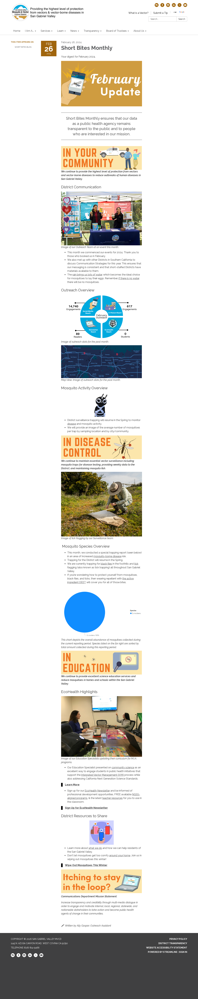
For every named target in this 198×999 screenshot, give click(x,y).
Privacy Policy (178, 939)
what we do (95, 848)
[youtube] (185, 6)
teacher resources (112, 798)
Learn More (72, 784)
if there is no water (128, 278)
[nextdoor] (157, 6)
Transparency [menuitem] (91, 30)
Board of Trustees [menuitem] (116, 30)
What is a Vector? (138, 12)
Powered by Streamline (162, 952)
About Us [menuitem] (138, 30)
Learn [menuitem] (60, 30)
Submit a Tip (160, 12)
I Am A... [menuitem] (29, 30)
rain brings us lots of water (87, 274)
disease (71, 423)
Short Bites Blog (23, 47)
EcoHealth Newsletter (97, 790)
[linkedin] (174, 6)
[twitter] (179, 6)
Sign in (183, 952)
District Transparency (172, 943)
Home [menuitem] (16, 30)
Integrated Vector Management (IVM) (102, 774)
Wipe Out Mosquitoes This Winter (86, 865)
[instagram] (168, 6)
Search (181, 19)
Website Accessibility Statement (166, 947)
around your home (119, 855)
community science (123, 767)
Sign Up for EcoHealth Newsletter (86, 807)
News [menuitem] (73, 30)
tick (136, 563)
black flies (106, 563)
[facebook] (162, 6)
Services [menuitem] (45, 30)
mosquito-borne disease (107, 556)
